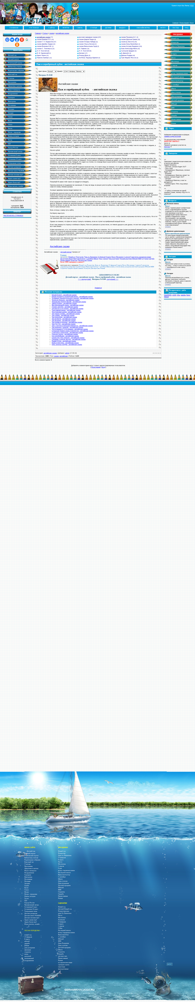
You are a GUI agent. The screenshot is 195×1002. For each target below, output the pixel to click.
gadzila (183, 295)
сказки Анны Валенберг (129, 44)
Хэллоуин (74, 260)
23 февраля (101, 257)
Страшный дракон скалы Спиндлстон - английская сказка (73, 331)
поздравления (29, 960)
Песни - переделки (14, 132)
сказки (51, 33)
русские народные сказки (88, 37)
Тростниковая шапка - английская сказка (66, 312)
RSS (192, 5)
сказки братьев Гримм (129, 39)
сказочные (61, 967)
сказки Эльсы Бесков (87, 44)
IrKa (178, 295)
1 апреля (127, 257)
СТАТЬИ (93, 28)
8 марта (108, 257)
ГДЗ (9, 143)
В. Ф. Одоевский (43, 53)
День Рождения (63, 943)
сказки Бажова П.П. (44, 39)
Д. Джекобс (125, 53)
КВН (139, 258)
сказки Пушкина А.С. (128, 37)
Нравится (98, 288)
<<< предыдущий (84, 279)
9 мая (132, 257)
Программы (12, 82)
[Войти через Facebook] (17, 40)
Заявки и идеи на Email (172, 136)
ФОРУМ (66, 28)
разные (26, 945)
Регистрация (184, 23)
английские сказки (62, 33)
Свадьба (151, 258)
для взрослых (62, 956)
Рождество (80, 257)
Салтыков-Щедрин (127, 51)
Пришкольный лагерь (15, 151)
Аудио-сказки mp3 (14, 178)
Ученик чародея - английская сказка (65, 307)
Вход (192, 23)
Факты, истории (13, 136)
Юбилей (135, 258)
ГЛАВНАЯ (14, 28)
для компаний (29, 958)
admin (67, 353)
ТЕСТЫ (175, 28)
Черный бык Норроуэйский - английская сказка (69, 301)
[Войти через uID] (7, 40)
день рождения (29, 947)
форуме (167, 147)
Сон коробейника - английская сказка (65, 336)
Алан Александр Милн (129, 48)
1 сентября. (62, 937)
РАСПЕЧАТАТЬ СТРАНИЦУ (13, 215)
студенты (27, 952)
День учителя (103, 258)
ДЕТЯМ (108, 28)
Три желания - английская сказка (64, 320)
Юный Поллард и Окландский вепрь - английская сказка (72, 296)
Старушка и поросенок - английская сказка (67, 332)
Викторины (12, 101)
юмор (26, 954)
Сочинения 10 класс (15, 159)
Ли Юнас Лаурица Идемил (88, 58)
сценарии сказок (63, 964)
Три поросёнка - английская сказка (64, 317)
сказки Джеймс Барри (45, 44)
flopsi (188, 295)
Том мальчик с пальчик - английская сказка (67, 327)
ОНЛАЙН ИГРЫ (143, 28)
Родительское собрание (16, 70)
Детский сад (12, 55)
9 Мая (60, 928)
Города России (13, 147)
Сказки (10, 116)
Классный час (12, 74)
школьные (27, 950)
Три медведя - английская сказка (64, 319)
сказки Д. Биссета (127, 42)
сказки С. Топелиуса (44, 48)
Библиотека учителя (15, 66)
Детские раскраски (14, 167)
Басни (10, 120)
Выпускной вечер (79, 258)
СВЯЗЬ (80, 28)
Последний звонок (66, 258)
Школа (96, 258)
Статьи (45, 33)
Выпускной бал (63, 934)
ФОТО (162, 28)
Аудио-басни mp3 (14, 182)
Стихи (10, 124)
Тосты (10, 140)
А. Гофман (83, 48)
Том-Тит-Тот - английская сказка (63, 324)
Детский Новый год (65, 909)
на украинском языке (65, 962)
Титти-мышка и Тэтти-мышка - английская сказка (70, 329)
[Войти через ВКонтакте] (12, 40)
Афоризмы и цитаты (15, 86)
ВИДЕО (122, 28)
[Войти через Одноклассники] (17, 45)
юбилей (27, 941)
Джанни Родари (126, 55)
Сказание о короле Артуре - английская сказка (69, 339)
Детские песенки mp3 (15, 174)
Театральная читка (14, 163)
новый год (28, 935)
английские (64, 356)
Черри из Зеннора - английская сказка (65, 300)
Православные (65, 260)
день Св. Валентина (64, 913)
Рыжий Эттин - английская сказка (64, 341)
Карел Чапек (41, 55)
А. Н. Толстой (42, 51)
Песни (10, 128)
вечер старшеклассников (142, 257)
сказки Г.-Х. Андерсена (45, 42)
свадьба (27, 943)
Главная (175, 23)
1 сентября (89, 258)
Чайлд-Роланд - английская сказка (64, 303)
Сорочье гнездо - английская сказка (65, 334)
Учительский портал (15, 63)
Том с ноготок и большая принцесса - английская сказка (72, 325)
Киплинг (82, 53)
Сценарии (11, 97)
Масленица (120, 257)
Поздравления (13, 93)
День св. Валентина (90, 257)
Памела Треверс (43, 58)
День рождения (113, 258)
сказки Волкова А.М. (44, 46)
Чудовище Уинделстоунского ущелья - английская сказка (73, 298)
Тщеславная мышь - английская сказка (66, 310)
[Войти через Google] (27, 39)
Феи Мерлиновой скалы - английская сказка (68, 305)
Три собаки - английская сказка (63, 315)
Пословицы (12, 105)
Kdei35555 (167, 295)
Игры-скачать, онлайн (15, 186)
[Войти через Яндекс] (22, 40)
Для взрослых (82, 260)
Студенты (145, 258)
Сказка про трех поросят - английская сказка (68, 337)
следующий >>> (112, 279)
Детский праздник (125, 258)
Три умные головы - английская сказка (66, 313)
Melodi (166, 297)
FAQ (186, 28)
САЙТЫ (51, 28)
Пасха (113, 257)
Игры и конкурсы (14, 90)
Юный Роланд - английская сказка (64, 295)
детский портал (66, 252)
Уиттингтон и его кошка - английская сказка (67, 308)
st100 (174, 295)
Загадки (10, 113)
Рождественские (63, 911)
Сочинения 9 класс (14, 155)
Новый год (72, 257)
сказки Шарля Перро (86, 39)
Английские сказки (60, 246)
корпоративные (63, 969)
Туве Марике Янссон (128, 58)
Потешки (11, 109)
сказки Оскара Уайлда (87, 42)
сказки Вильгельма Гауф (88, 46)
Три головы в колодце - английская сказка (67, 322)
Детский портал (13, 59)
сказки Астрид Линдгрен (129, 46)
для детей (27, 956)
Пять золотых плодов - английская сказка (67, 344)
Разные (89, 260)
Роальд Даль (83, 55)
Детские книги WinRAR (16, 170)
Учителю (11, 78)
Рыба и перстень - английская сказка (65, 343)
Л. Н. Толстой (84, 51)
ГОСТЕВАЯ (34, 28)
